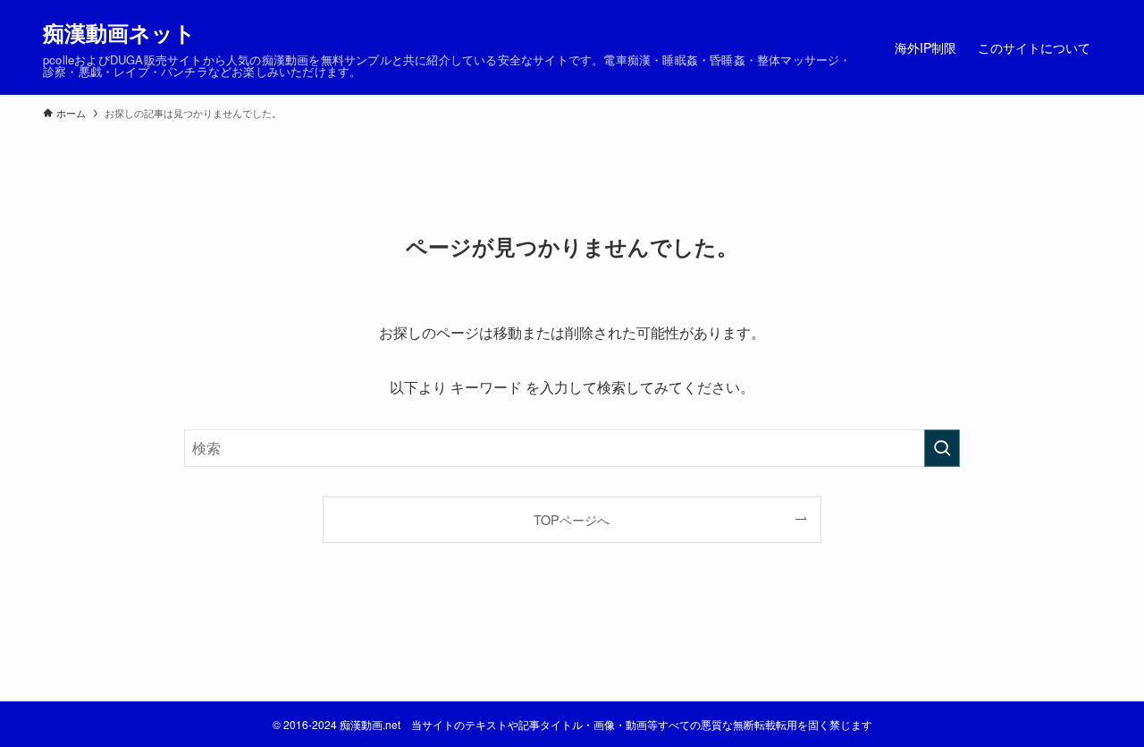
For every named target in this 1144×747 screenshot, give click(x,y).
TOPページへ (572, 519)
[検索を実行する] (942, 448)
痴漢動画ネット (119, 32)
